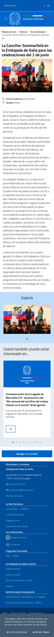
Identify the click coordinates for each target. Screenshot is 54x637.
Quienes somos (13, 568)
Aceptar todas (41, 632)
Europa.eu (15, 544)
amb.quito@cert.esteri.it (22, 490)
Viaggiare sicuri (13, 520)
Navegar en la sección (27, 454)
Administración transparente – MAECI (24, 602)
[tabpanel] (27, 320)
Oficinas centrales (14, 496)
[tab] (27, 338)
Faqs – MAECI (12, 555)
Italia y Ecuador (13, 574)
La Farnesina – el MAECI (17, 509)
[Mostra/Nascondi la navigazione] (5, 18)
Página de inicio (9, 31)
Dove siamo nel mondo (17, 526)
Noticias (23, 31)
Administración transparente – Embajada (25, 596)
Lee (12, 428)
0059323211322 (17, 484)
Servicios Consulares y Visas (19, 580)
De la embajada (38, 31)
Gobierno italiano (10, 5)
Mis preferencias (16, 632)
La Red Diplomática (15, 514)
